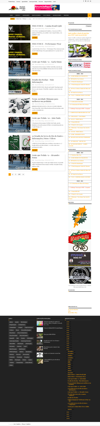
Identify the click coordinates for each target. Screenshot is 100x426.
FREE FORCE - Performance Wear (46, 44)
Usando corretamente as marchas (52, 353)
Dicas (17, 330)
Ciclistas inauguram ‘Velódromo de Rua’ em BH (79, 400)
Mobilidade (22, 349)
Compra (20, 327)
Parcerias (41, 1)
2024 (68, 326)
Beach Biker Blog (72, 312)
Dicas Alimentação (26, 330)
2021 (68, 332)
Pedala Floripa (12, 1)
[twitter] (88, 1)
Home (11, 15)
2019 (68, 336)
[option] (50, 18)
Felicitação (30, 338)
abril (69, 368)
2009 (68, 418)
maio (69, 366)
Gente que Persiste (26, 341)
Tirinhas (12, 362)
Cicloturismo (46, 15)
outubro (70, 355)
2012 (68, 412)
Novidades (28, 351)
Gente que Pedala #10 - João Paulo (46, 118)
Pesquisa (26, 357)
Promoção (17, 360)
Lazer (25, 346)
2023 (68, 328)
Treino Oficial (28, 362)
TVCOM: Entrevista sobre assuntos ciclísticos (77, 394)
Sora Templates (17, 424)
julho (69, 362)
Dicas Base (12, 333)
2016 (68, 343)
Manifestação (13, 349)
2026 (68, 322)
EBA (18, 338)
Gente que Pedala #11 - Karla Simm (47, 61)
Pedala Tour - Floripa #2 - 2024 (23, 19)
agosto (70, 360)
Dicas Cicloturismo (22, 333)
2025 (68, 324)
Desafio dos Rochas (73, 397)
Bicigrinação (13, 324)
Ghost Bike (12, 343)
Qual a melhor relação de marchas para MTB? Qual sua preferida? (78, 34)
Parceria (18, 354)
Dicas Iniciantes (24, 335)
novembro (71, 353)
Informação (29, 343)
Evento (12, 18)
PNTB (11, 360)
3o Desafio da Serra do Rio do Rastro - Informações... (78, 389)
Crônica (11, 330)
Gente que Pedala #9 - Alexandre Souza (46, 156)
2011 (68, 414)
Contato (18, 1)
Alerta (11, 322)
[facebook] (83, 1)
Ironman (19, 346)
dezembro (71, 351)
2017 (68, 341)
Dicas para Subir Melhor (50, 334)
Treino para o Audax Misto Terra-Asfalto (78, 406)
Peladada (19, 357)
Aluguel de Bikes (48, 1)
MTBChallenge (13, 351)
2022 (68, 330)
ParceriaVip (26, 354)
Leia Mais (35, 37)
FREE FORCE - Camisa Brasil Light (47, 26)
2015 (68, 345)
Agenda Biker (25, 1)
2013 (68, 349)
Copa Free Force (29, 327)
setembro (70, 357)
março (70, 370)
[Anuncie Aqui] (47, 10)
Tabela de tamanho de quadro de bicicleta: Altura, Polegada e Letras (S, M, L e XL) (53, 323)
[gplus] (91, 1)
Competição (13, 327)
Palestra (12, 354)
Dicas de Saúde (13, 335)
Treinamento (19, 362)
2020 (68, 334)
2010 (68, 416)
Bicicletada (24, 322)
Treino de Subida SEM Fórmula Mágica (53, 328)
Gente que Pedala (33, 1)
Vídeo (11, 365)
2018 (68, 339)
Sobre (54, 1)
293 (19, 174)
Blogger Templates (26, 424)
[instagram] (85, 1)
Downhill (12, 338)
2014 (68, 347)
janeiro (70, 409)
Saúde (30, 360)
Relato (24, 360)
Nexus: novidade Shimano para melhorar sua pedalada (45, 100)
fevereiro (70, 372)
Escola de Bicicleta (73, 309)
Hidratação (20, 343)
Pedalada (12, 357)
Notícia (21, 351)
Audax (16, 322)
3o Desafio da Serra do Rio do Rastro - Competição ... (78, 403)
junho (69, 364)
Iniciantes (12, 346)
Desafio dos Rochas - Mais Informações (43, 80)
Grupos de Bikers (36, 15)
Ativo (69, 311)
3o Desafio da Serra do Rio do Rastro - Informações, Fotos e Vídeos (48, 137)
